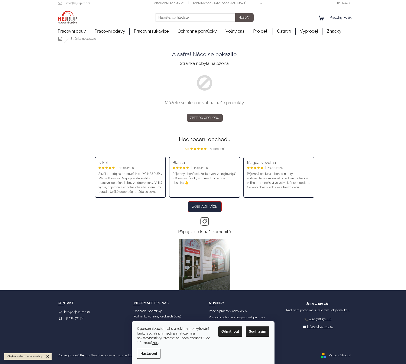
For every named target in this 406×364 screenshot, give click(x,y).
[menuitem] (71, 31)
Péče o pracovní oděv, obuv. (228, 311)
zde (155, 343)
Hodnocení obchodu (205, 139)
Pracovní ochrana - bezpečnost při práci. (237, 317)
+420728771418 (74, 318)
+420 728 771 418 (320, 319)
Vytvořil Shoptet (340, 355)
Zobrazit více (204, 207)
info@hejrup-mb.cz (77, 312)
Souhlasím (257, 331)
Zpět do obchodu (204, 118)
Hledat (244, 17)
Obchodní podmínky (169, 3)
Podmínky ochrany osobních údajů (219, 3)
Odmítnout (230, 331)
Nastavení (148, 354)
